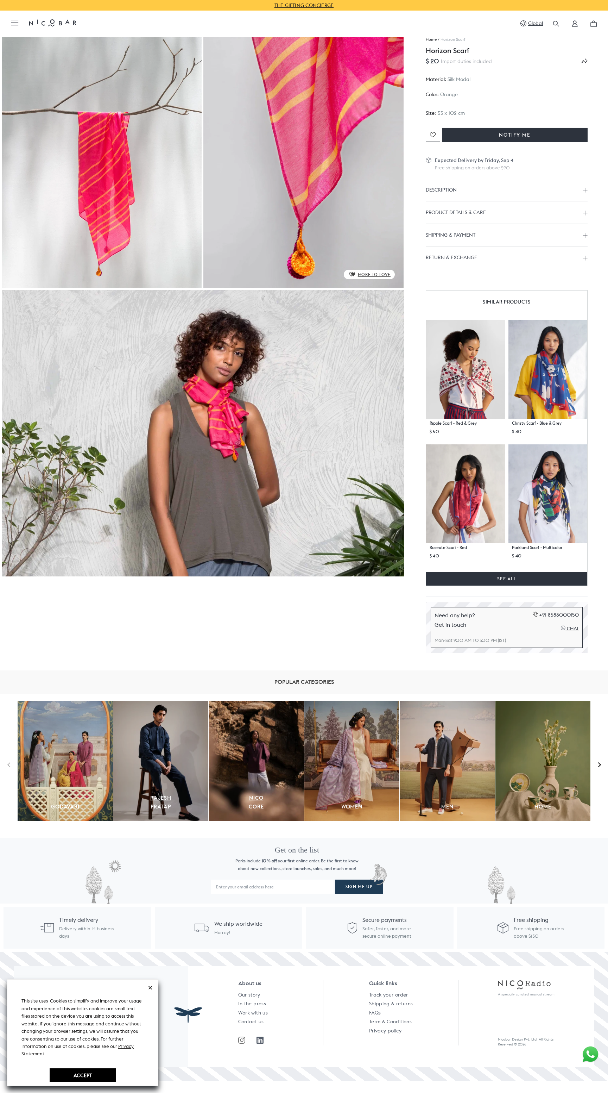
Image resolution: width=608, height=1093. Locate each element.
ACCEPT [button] (83, 1075)
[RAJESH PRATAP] (161, 704)
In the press (252, 1003)
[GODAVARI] (65, 704)
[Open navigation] (15, 23)
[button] (574, 26)
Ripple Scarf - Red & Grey (453, 423)
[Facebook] (260, 1040)
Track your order (388, 995)
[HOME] (543, 704)
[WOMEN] (352, 704)
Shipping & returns (391, 1003)
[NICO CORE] (256, 704)
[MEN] (447, 704)
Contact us (251, 1021)
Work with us (253, 1013)
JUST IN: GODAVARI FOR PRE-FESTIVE (364, 5)
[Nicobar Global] (52, 22)
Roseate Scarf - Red (448, 547)
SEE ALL (506, 578)
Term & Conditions (390, 1021)
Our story (249, 995)
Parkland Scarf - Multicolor (537, 547)
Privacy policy (385, 1030)
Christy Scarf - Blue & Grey (537, 423)
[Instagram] (241, 1040)
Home (431, 39)
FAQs (375, 1013)
